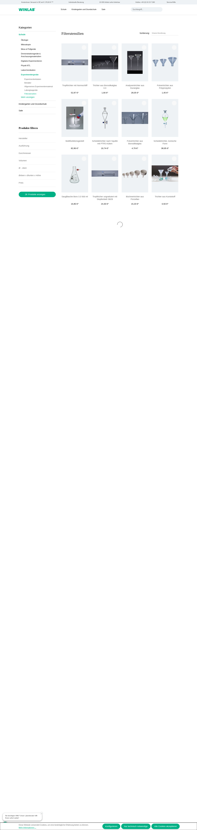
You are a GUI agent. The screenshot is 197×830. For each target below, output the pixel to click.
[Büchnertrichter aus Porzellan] (135, 173)
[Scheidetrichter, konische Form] (165, 118)
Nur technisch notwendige (136, 826)
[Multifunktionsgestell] (74, 118)
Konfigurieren (111, 826)
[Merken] (84, 47)
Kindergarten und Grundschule (33, 104)
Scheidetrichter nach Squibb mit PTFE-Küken (105, 142)
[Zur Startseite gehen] (27, 9)
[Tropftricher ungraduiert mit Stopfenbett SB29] (105, 173)
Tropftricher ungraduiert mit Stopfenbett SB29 (105, 197)
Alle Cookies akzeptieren (165, 826)
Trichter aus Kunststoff (165, 196)
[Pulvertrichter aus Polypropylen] (165, 62)
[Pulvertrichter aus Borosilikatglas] (135, 118)
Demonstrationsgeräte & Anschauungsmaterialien (31, 55)
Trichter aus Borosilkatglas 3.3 (105, 86)
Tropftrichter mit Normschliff (74, 85)
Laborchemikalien (28, 70)
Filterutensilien (30, 94)
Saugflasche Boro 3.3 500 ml (75, 196)
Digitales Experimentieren (31, 61)
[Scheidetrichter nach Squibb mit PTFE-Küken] (105, 118)
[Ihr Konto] (166, 9)
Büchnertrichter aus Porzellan (135, 197)
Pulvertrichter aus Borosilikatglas (135, 142)
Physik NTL (25, 66)
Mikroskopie (26, 45)
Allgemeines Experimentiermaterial (38, 86)
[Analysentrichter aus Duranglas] (135, 62)
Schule (22, 34)
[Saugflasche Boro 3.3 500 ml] (74, 173)
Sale (21, 110)
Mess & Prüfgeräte (28, 49)
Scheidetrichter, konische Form (165, 142)
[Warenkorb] (176, 9)
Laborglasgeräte (31, 90)
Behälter (27, 83)
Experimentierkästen (32, 79)
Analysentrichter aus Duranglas (135, 86)
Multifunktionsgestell (75, 141)
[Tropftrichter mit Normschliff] (74, 62)
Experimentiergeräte (30, 75)
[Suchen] (160, 9)
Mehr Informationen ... (27, 828)
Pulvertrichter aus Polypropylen (165, 86)
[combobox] (144, 9)
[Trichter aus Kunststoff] (165, 173)
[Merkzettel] (171, 9)
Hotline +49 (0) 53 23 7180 (145, 2)
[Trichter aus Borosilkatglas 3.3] (105, 62)
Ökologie (24, 40)
